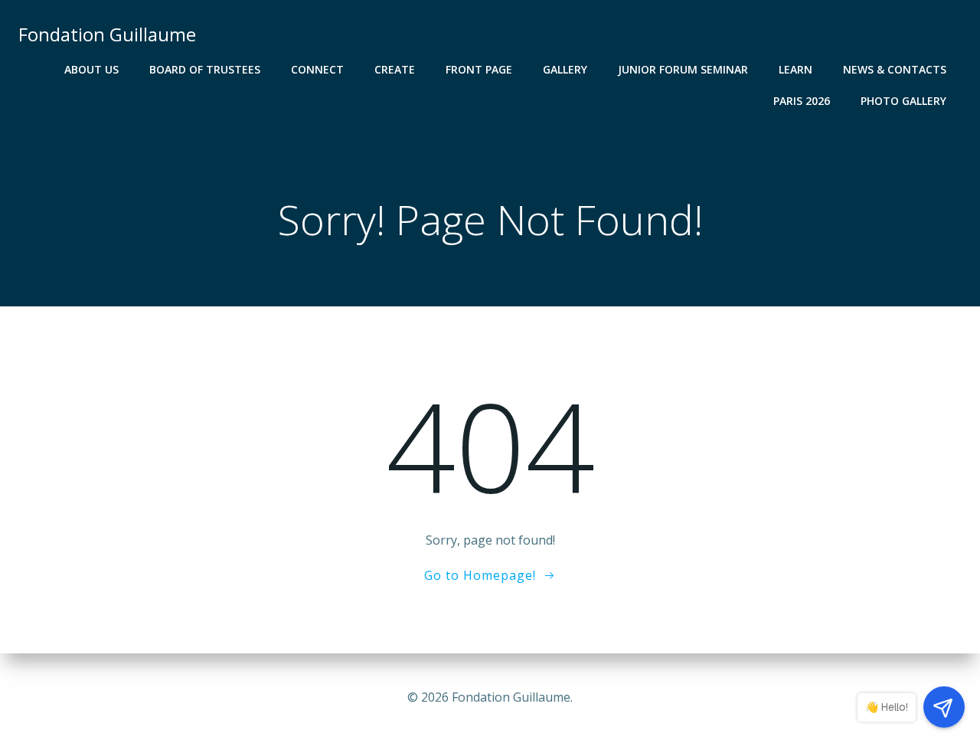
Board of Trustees (204, 69)
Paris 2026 (801, 100)
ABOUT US (91, 69)
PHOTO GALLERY (903, 100)
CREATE (394, 69)
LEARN (795, 69)
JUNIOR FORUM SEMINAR (683, 69)
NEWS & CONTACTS (894, 69)
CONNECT (317, 69)
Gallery (565, 69)
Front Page (479, 69)
